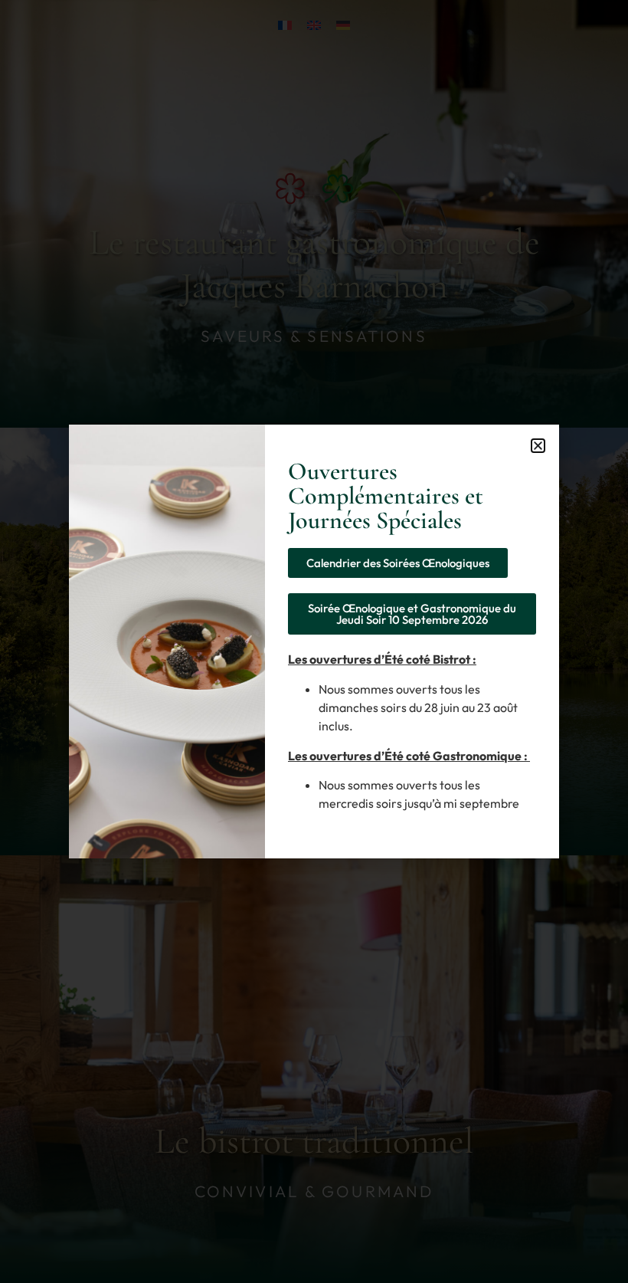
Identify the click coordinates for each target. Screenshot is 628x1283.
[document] (314, 641)
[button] (538, 445)
